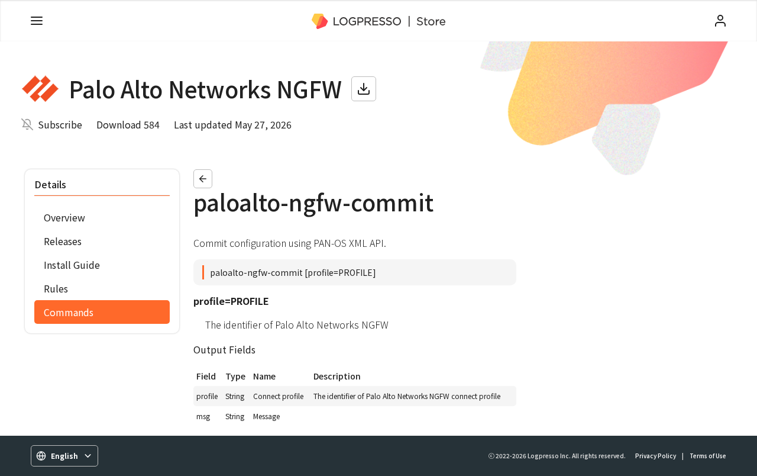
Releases (63, 241)
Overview (64, 217)
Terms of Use (708, 455)
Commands (68, 312)
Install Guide (72, 265)
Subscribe (60, 124)
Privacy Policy (655, 455)
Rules (56, 288)
